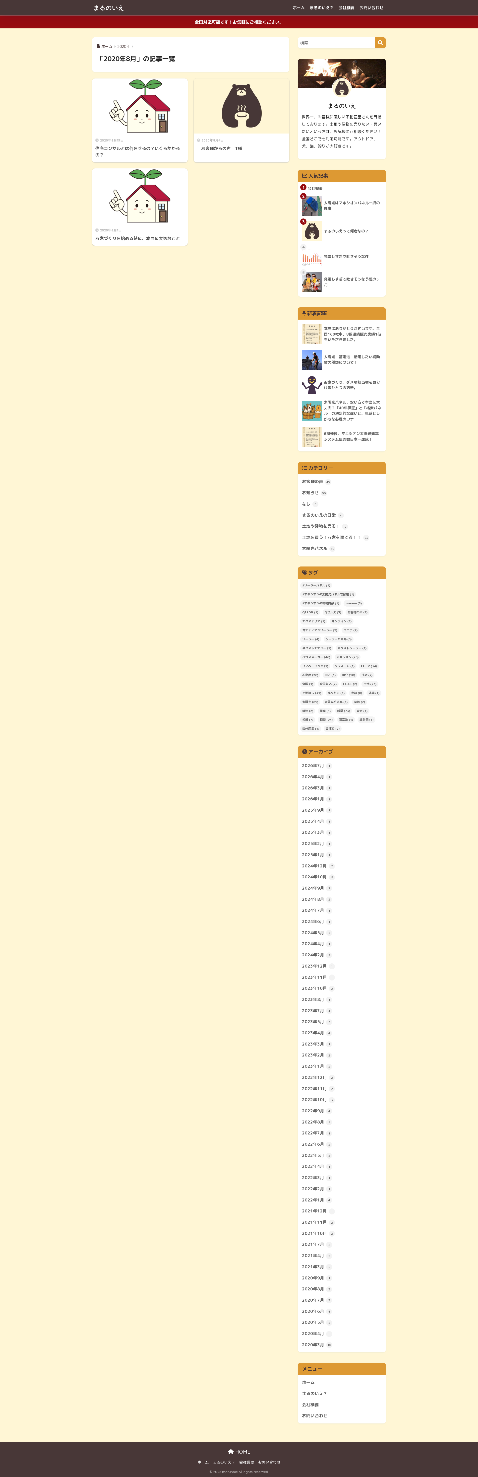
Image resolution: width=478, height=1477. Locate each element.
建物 (307, 711)
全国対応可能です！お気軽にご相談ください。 (239, 22)
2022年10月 (317, 1099)
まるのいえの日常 (322, 515)
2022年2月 (316, 1189)
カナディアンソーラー (319, 630)
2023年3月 (316, 1044)
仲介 (348, 675)
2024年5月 (316, 932)
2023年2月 (316, 1055)
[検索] (380, 42)
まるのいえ (108, 7)
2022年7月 (316, 1133)
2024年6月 (316, 921)
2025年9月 (316, 810)
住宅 (366, 675)
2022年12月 (317, 1077)
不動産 (310, 675)
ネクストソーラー (352, 648)
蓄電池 (346, 719)
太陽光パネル (318, 548)
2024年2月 (316, 955)
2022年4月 (316, 1166)
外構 (373, 693)
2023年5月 (316, 1021)
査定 (362, 711)
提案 (325, 711)
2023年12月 (317, 966)
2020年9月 (316, 1278)
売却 (356, 693)
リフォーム (345, 666)
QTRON (310, 612)
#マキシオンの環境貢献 (320, 603)
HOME (242, 1452)
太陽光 (310, 702)
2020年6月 (316, 1311)
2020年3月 (316, 1344)
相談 (326, 719)
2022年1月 (316, 1200)
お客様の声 (316, 481)
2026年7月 (316, 765)
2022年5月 (316, 1155)
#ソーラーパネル (316, 585)
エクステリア (313, 621)
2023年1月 (316, 1066)
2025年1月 (316, 854)
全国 (307, 684)
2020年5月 (316, 1322)
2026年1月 (316, 799)
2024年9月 (316, 888)
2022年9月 (316, 1111)
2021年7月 (316, 1244)
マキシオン (347, 657)
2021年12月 (317, 1211)
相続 (307, 719)
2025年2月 (316, 843)
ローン (369, 666)
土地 (369, 684)
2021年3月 (316, 1266)
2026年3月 (316, 788)
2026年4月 (316, 776)
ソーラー (310, 639)
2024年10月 (317, 877)
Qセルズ (333, 612)
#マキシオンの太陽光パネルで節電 (328, 594)
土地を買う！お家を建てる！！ (335, 537)
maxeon (354, 603)
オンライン (342, 621)
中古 (330, 675)
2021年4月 (316, 1255)
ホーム (299, 7)
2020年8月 (316, 1289)
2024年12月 (317, 866)
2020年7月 (316, 1300)
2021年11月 (317, 1222)
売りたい (336, 693)
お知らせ (314, 492)
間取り (333, 728)
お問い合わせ (371, 7)
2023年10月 (317, 988)
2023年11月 (317, 977)
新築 (343, 711)
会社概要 (347, 7)
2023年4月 (316, 1033)
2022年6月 (316, 1144)
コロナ (351, 630)
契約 (359, 702)
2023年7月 (316, 1010)
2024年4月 (316, 943)
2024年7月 (316, 910)
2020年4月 (316, 1333)
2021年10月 (317, 1233)
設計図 (366, 719)
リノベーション (315, 666)
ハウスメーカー (316, 657)
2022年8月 (316, 1122)
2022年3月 (316, 1177)
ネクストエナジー (316, 648)
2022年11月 (317, 1088)
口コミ (350, 684)
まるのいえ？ (322, 7)
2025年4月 (316, 821)
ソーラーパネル (339, 639)
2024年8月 (316, 899)
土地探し (311, 693)
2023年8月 (316, 999)
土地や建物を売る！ (324, 526)
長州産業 (310, 728)
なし (309, 504)
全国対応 (328, 684)
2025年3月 (316, 832)
